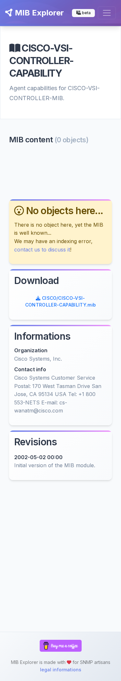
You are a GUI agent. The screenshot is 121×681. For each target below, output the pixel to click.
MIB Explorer (38, 12)
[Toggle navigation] (107, 12)
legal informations (60, 669)
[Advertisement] (60, 171)
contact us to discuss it (42, 249)
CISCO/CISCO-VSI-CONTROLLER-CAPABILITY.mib (60, 301)
